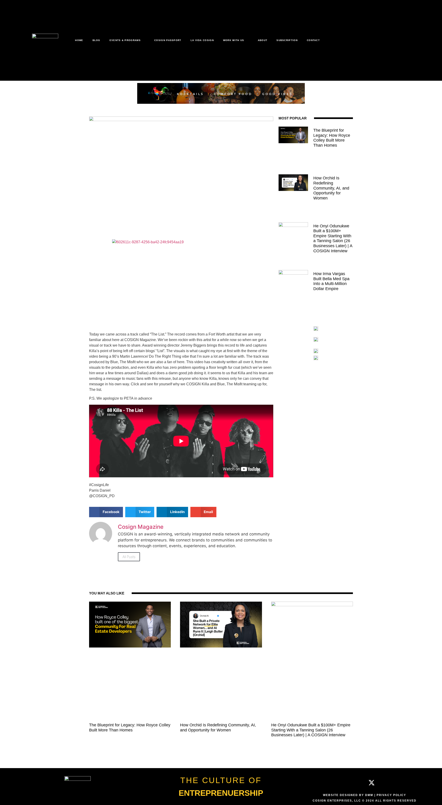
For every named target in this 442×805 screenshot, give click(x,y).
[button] (106, 512)
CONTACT (313, 40)
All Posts (128, 557)
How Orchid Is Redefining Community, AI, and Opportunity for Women (331, 188)
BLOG (96, 40)
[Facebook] (343, 782)
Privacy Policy (391, 795)
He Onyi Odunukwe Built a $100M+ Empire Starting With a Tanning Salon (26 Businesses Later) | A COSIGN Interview (332, 238)
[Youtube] (385, 782)
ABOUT (263, 40)
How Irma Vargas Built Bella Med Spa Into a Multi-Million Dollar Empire (331, 281)
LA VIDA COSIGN (202, 40)
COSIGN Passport (167, 40)
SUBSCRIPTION (287, 40)
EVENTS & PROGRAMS (125, 40)
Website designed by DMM (348, 795)
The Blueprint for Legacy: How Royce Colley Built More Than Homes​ (331, 138)
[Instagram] (357, 782)
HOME (79, 40)
